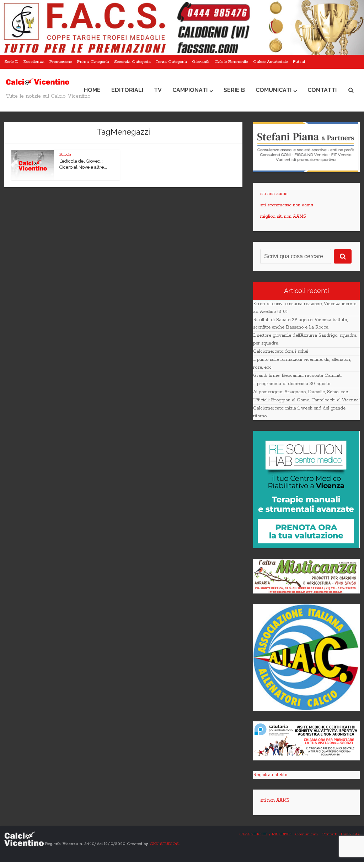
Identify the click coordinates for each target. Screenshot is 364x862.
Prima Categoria (93, 61)
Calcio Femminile (231, 61)
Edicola (65, 154)
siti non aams (273, 193)
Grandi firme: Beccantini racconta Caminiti (297, 375)
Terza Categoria (171, 61)
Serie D (11, 61)
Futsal (299, 61)
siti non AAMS (274, 800)
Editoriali (127, 90)
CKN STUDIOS (164, 843)
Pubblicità (350, 834)
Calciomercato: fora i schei (280, 351)
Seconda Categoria (132, 61)
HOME (92, 90)
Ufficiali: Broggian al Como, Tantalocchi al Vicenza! (306, 400)
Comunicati (273, 90)
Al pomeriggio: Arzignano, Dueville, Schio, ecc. (301, 392)
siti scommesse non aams (286, 205)
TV (158, 90)
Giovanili (200, 61)
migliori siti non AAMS (283, 216)
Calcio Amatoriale (270, 61)
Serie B (234, 90)
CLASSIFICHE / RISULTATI (265, 834)
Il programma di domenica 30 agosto (291, 383)
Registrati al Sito (270, 774)
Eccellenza (33, 61)
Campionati (190, 90)
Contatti (322, 90)
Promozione (60, 61)
